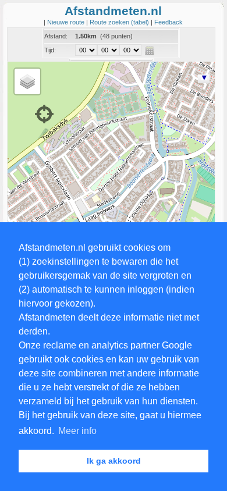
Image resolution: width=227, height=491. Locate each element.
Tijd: (50, 50)
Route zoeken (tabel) (120, 22)
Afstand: (56, 36)
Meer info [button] (77, 431)
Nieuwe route (66, 22)
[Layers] (27, 81)
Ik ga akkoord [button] (114, 460)
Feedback (168, 22)
